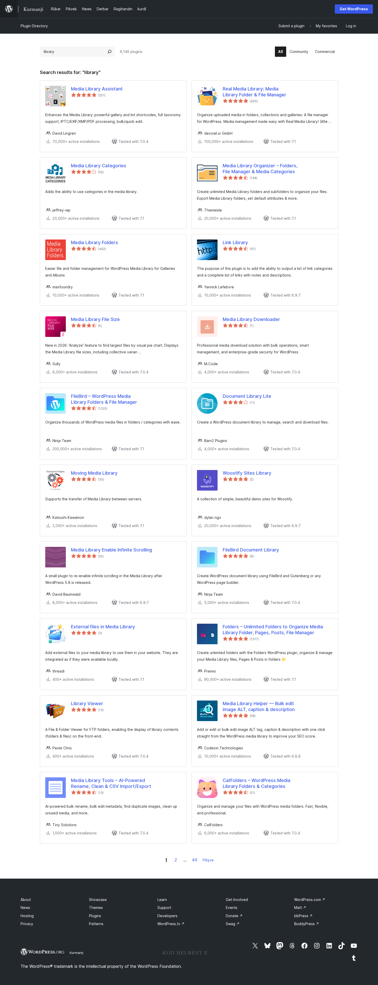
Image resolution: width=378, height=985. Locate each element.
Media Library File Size (95, 319)
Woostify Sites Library (247, 473)
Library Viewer (87, 703)
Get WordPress (354, 9)
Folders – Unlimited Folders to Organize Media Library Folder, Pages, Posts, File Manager (273, 629)
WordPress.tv (171, 924)
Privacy (27, 924)
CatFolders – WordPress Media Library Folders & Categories (256, 783)
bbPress (303, 916)
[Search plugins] (109, 52)
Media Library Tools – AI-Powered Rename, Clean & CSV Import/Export (111, 783)
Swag (233, 924)
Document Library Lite (247, 396)
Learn (162, 899)
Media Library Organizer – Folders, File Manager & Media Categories (260, 168)
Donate (234, 916)
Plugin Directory (34, 26)
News (25, 907)
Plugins (95, 916)
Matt (300, 907)
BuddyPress (306, 924)
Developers (167, 916)
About (26, 899)
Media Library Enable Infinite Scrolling (111, 550)
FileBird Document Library (251, 550)
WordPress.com (309, 899)
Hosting (27, 916)
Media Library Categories (98, 165)
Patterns (96, 924)
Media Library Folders (94, 242)
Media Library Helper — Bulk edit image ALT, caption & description (259, 706)
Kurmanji (76, 953)
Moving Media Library (94, 473)
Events (231, 907)
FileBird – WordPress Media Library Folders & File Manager (104, 399)
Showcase (98, 899)
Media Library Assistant (97, 88)
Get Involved (237, 899)
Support (164, 907)
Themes (96, 907)
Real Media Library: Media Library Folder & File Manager (254, 91)
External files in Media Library (103, 626)
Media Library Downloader (251, 319)
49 (194, 859)
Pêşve (208, 860)
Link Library (235, 242)
